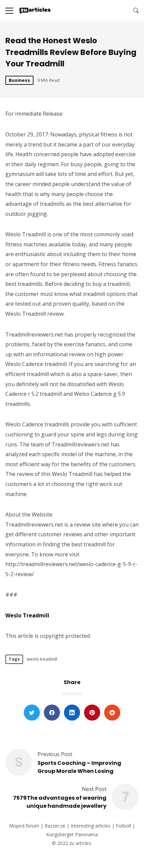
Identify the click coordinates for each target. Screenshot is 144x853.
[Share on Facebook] (52, 713)
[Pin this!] (92, 713)
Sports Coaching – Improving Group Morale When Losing (79, 767)
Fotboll (123, 825)
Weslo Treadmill (27, 615)
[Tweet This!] (32, 713)
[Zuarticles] (35, 10)
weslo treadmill (42, 659)
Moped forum (24, 825)
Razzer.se (55, 825)
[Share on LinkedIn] (72, 713)
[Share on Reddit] (112, 713)
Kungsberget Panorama (72, 834)
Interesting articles (91, 825)
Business (19, 80)
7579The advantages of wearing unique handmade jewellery (59, 802)
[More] (9, 10)
